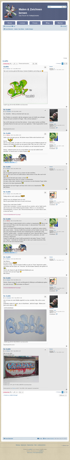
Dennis (51, 66)
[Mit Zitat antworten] (45, 67)
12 (54, 68)
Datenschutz (30, 445)
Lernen (22, 23)
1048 (55, 124)
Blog (47, 23)
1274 (55, 200)
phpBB (30, 449)
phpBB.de (41, 450)
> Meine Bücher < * (10, 162)
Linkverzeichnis (41, 445)
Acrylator (52, 122)
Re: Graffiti (6, 109)
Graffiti (5, 61)
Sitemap (18, 445)
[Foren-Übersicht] (11, 11)
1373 (55, 144)
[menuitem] (13, 26)
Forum (35, 23)
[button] (66, 63)
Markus (51, 141)
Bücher (60, 23)
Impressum (23, 445)
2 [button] (64, 63)
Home (10, 23)
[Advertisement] (35, 44)
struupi (51, 198)
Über (35, 445)
